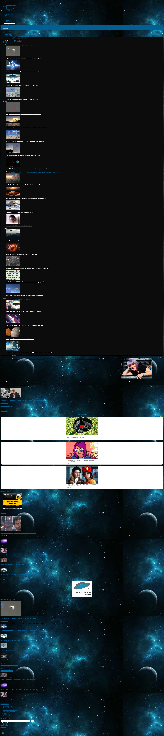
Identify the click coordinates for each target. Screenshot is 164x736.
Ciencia (4, 16)
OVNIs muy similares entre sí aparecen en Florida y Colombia (22, 99)
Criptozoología (9, 9)
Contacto (5, 29)
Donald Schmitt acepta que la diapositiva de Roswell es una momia (18, 533)
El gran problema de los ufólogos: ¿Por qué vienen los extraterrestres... (19, 545)
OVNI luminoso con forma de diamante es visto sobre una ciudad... (18, 630)
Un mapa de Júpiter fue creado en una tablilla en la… (20, 339)
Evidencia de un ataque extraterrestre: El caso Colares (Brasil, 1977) (18, 554)
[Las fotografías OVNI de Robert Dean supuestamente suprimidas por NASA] (4, 571)
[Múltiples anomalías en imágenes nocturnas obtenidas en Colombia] (13, 111)
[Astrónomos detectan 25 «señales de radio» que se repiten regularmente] (13, 322)
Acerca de (5, 26)
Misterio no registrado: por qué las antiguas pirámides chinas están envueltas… (26, 198)
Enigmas (5, 7)
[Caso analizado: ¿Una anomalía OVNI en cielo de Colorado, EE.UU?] (13, 152)
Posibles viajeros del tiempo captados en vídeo (13, 564)
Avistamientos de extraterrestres (12, 2)
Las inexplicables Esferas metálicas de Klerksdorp (19, 226)
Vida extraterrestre (9, 21)
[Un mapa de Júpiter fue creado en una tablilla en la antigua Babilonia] (13, 336)
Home (4, 25)
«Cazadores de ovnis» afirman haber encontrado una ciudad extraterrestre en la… (27, 268)
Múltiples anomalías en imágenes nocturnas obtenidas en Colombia (23, 114)
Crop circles (8, 10)
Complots (5, 15)
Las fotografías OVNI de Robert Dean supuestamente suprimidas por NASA (21, 574)
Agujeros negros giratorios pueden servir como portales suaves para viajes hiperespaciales (29, 352)
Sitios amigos (5, 28)
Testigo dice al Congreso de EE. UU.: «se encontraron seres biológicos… (24, 311)
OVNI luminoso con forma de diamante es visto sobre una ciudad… (23, 71)
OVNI (4, 1)
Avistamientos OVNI (10, 3)
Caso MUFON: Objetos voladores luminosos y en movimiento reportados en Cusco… (28, 168)
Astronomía (8, 17)
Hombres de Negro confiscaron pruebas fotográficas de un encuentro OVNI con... (22, 659)
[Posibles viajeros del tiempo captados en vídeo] (4, 562)
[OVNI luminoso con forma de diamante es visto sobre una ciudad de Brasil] (13, 69)
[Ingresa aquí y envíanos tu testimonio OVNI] (82, 596)
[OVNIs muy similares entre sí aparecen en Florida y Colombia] (13, 96)
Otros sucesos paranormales (11, 14)
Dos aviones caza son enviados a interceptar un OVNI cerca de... (17, 640)
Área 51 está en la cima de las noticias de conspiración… (20, 240)
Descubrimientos (9, 18)
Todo (7, 45)
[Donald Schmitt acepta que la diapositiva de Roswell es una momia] (11, 530)
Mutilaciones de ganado (10, 13)
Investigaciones (6, 6)
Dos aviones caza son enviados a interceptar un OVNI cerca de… (23, 85)
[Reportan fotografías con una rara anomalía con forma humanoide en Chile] (13, 125)
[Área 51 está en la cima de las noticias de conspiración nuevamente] (13, 238)
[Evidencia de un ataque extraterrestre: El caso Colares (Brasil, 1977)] (4, 552)
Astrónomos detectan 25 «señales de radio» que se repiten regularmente (24, 325)
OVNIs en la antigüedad (11, 5)
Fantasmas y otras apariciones (12, 12)
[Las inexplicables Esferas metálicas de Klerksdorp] (13, 223)
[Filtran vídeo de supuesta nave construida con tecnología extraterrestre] (13, 293)
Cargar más (3, 663)
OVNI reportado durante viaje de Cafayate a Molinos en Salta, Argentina (25, 141)
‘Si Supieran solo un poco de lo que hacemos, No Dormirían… (22, 254)
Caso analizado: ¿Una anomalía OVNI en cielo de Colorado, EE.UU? (24, 155)
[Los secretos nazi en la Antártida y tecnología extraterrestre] (13, 209)
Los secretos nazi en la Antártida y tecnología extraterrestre (21, 212)
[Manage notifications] (3, 733)
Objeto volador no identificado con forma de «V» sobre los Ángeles (23, 58)
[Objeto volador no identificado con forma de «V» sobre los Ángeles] (13, 55)
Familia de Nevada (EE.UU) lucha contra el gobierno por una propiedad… (25, 282)
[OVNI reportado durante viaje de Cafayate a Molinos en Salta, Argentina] (13, 138)
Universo (7, 20)
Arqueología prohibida (10, 8)
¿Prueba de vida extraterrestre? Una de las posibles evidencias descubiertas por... (22, 400)
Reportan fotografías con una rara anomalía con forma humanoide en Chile (26, 127)
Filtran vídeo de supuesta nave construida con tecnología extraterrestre (24, 295)
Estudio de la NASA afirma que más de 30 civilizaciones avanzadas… (24, 185)
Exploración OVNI (4, 403)
